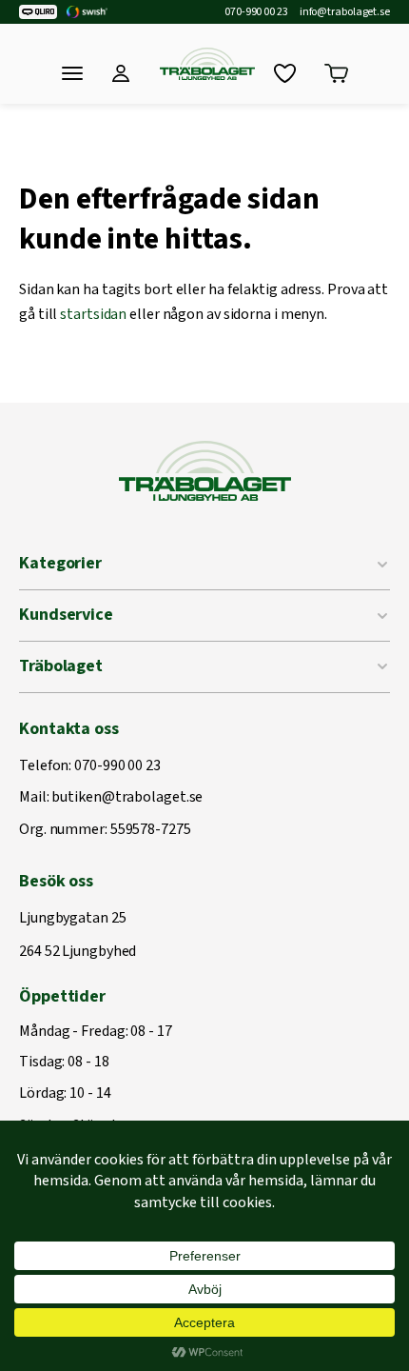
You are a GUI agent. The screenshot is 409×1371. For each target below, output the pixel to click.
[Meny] (72, 73)
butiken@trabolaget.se (127, 797)
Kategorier (60, 563)
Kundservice (66, 614)
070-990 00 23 (256, 12)
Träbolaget (61, 666)
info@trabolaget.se (345, 12)
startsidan (93, 314)
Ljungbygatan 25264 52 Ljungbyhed (77, 935)
